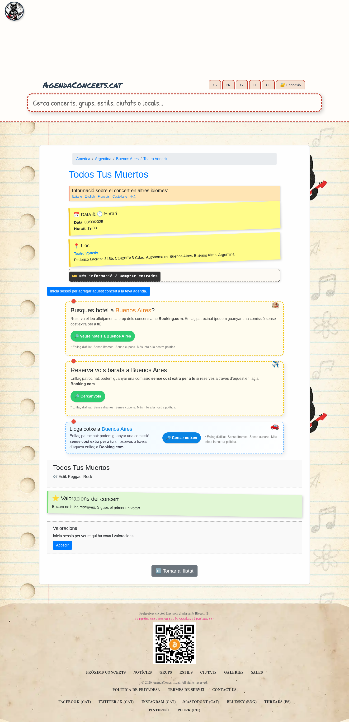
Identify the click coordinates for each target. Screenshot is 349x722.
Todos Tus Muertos (108, 174)
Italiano (77, 196)
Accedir (62, 545)
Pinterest (159, 710)
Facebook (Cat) (74, 701)
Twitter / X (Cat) (116, 701)
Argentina (103, 159)
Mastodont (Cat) (201, 701)
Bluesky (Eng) (242, 701)
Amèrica (83, 159)
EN (228, 85)
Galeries (234, 672)
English (90, 196)
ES (215, 85)
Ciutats (208, 672)
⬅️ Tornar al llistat (174, 571)
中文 (133, 196)
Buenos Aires (127, 159)
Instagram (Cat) (158, 701)
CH (268, 85)
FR (242, 85)
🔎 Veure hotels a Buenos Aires (102, 336)
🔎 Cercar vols (88, 396)
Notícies (142, 672)
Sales (257, 672)
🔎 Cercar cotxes (181, 438)
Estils (186, 672)
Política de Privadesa (136, 689)
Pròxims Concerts (106, 672)
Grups (166, 672)
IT (254, 85)
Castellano (120, 196)
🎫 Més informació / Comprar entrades (115, 276)
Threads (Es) (277, 701)
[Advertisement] (174, 42)
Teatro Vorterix (155, 159)
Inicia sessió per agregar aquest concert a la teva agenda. (98, 291)
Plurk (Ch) (189, 710)
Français (104, 196)
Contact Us (224, 689)
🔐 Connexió (290, 85)
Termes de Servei (186, 689)
